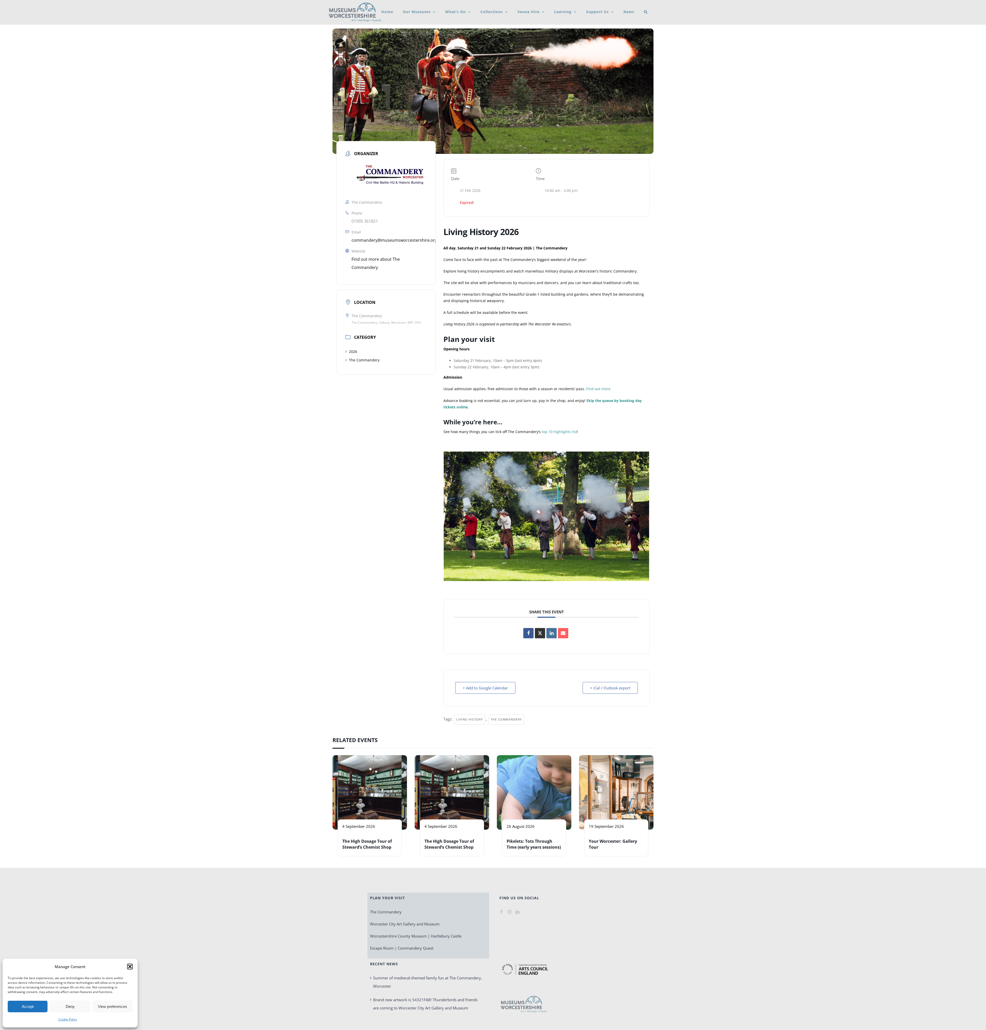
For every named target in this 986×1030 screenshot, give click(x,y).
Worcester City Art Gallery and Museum (405, 923)
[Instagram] (509, 912)
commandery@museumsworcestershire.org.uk (397, 240)
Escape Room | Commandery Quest (401, 948)
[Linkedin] (551, 633)
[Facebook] (501, 912)
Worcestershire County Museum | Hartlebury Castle (415, 936)
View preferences (112, 1006)
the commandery (506, 719)
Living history (469, 719)
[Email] (563, 633)
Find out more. (598, 388)
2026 (353, 351)
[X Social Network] (540, 633)
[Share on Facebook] (528, 633)
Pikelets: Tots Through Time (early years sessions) (534, 844)
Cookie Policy (67, 1019)
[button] (129, 966)
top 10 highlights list (559, 431)
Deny (70, 1006)
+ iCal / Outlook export (610, 687)
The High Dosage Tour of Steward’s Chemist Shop (367, 844)
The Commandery (364, 360)
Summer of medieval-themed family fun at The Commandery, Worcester (427, 982)
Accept (28, 1006)
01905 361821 (365, 221)
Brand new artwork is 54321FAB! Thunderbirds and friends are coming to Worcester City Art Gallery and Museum (425, 1003)
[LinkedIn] (517, 912)
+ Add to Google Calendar (485, 687)
